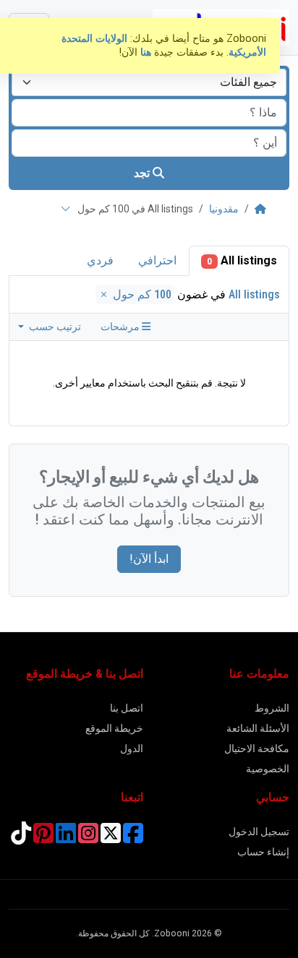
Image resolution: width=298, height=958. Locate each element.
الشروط (272, 708)
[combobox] (149, 82)
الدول (131, 748)
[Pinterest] (43, 838)
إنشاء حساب (263, 852)
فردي (100, 260)
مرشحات (121, 326)
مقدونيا (224, 209)
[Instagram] (88, 838)
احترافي (157, 260)
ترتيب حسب (54, 326)
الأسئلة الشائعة (257, 728)
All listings (242, 260)
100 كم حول (140, 294)
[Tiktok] (21, 838)
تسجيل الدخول (259, 831)
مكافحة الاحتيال (256, 748)
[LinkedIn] (66, 838)
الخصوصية (267, 768)
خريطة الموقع (114, 728)
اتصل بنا (126, 708)
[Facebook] (133, 838)
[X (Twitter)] (111, 838)
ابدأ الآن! (149, 559)
